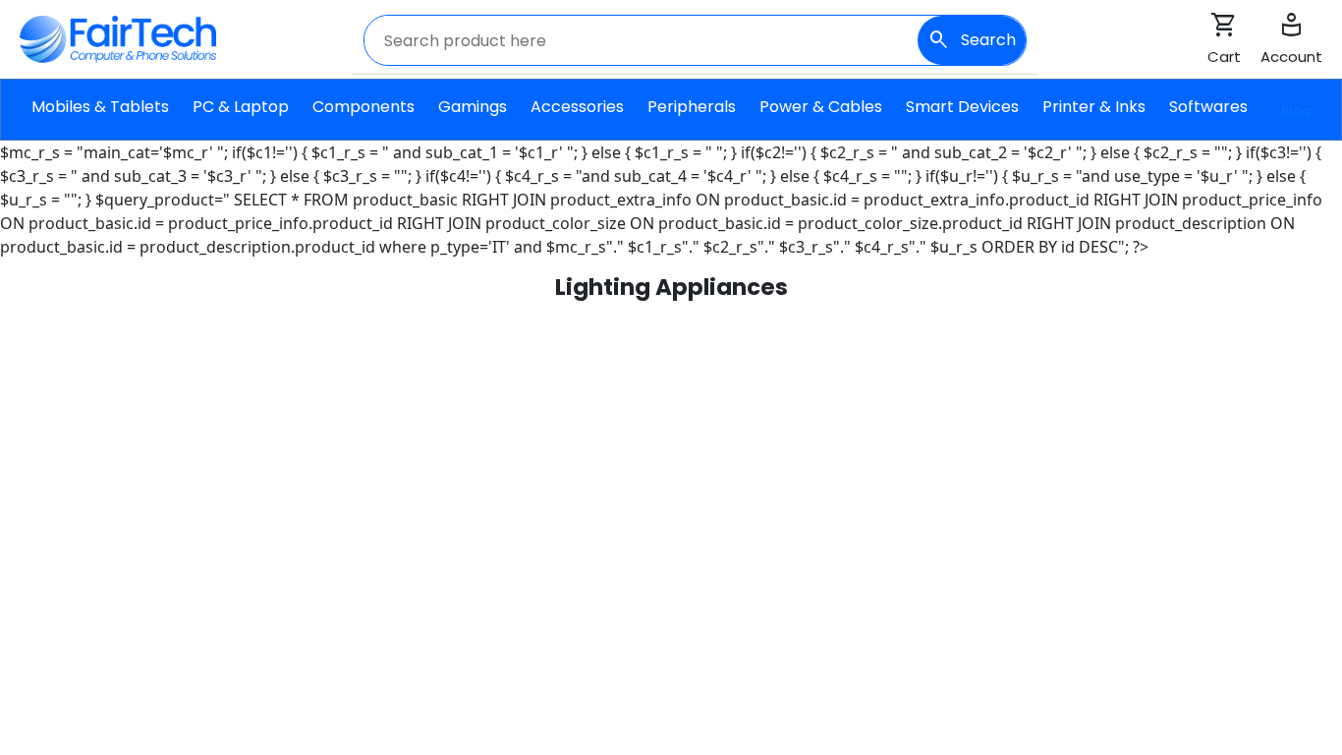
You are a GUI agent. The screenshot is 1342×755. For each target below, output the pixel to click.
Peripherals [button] (691, 117)
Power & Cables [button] (820, 117)
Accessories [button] (577, 117)
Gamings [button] (472, 117)
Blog (1296, 110)
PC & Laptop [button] (241, 117)
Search (971, 40)
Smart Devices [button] (962, 117)
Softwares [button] (1208, 117)
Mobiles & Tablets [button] (100, 117)
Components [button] (363, 117)
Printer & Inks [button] (1094, 117)
